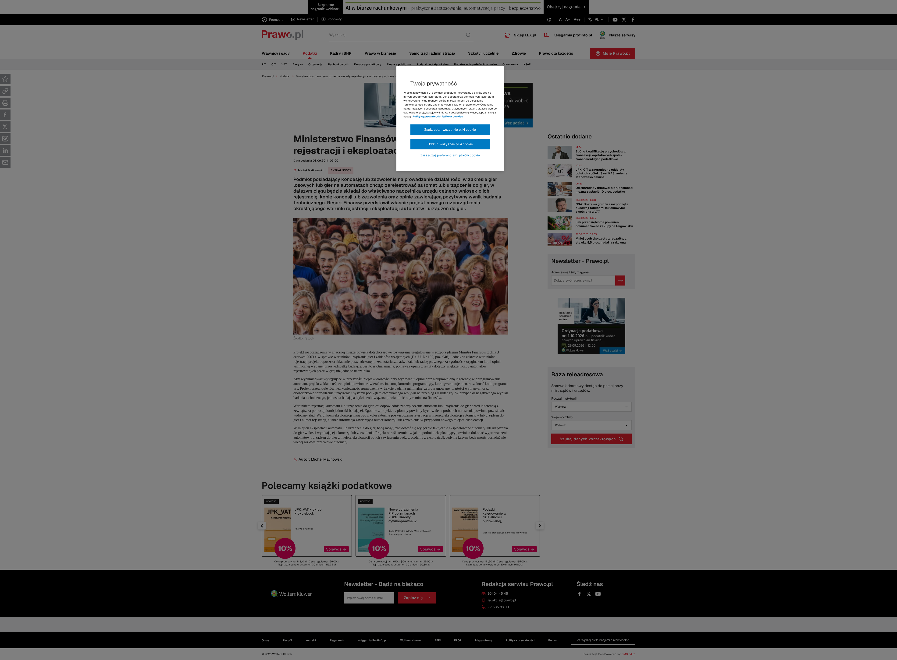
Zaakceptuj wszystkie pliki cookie (450, 129)
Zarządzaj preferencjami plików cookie (450, 155)
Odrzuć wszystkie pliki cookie (450, 144)
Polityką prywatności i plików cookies (438, 116)
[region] (450, 119)
